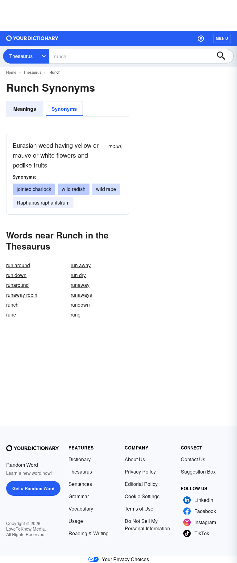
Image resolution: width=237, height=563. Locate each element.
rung (76, 314)
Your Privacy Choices (125, 559)
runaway (80, 284)
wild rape (106, 188)
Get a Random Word (33, 488)
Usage (76, 520)
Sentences (80, 483)
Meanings (24, 108)
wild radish (73, 188)
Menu (222, 38)
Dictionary (80, 459)
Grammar (79, 496)
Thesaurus (21, 56)
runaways (81, 294)
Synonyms (64, 108)
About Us (135, 459)
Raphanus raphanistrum (43, 202)
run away (81, 265)
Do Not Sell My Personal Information (147, 524)
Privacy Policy (140, 471)
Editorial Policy (141, 483)
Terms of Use (139, 508)
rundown (80, 304)
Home (11, 72)
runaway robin (21, 294)
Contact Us (193, 459)
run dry (78, 275)
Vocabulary (81, 508)
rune (11, 314)
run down (16, 275)
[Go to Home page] (32, 38)
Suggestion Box (198, 471)
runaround (17, 284)
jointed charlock (34, 188)
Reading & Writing (89, 533)
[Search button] (224, 56)
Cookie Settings (142, 496)
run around (18, 265)
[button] (201, 38)
